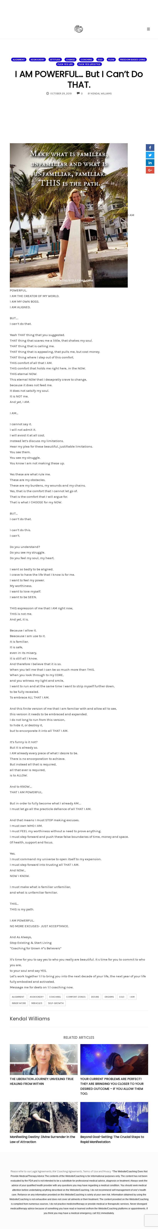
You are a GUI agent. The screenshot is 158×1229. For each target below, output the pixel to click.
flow (111, 59)
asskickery (37, 59)
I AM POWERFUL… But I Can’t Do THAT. (79, 79)
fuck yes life (65, 64)
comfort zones (76, 996)
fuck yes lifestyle (89, 64)
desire (95, 996)
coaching (86, 59)
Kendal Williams (30, 1018)
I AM (132, 996)
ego (100, 59)
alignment (19, 59)
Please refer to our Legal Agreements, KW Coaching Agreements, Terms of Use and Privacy (61, 1171)
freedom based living (132, 59)
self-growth (56, 1003)
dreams (109, 996)
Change (70, 59)
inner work (19, 1003)
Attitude (55, 59)
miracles (36, 1003)
